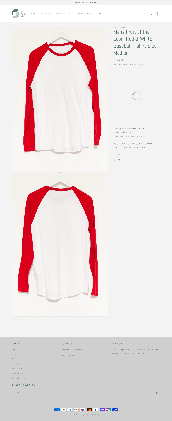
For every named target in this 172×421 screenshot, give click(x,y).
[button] (45, 13)
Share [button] (119, 154)
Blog (13, 359)
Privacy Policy (17, 373)
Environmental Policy (20, 364)
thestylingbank (82, 415)
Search (14, 349)
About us (15, 354)
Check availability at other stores (129, 136)
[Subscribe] (57, 392)
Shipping (126, 64)
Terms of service (18, 378)
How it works (17, 368)
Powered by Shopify (93, 415)
